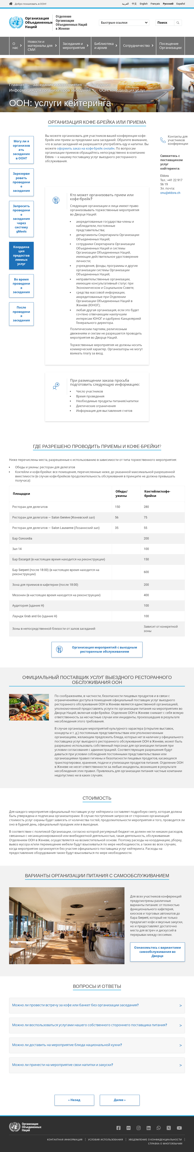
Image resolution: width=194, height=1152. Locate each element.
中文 (134, 3)
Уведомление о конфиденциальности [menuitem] (155, 1139)
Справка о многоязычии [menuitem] (165, 1143)
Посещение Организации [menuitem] (170, 46)
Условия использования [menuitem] (105, 1139)
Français (155, 3)
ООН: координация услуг (122, 90)
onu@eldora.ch (170, 193)
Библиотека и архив (104, 46)
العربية (125, 3)
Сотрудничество (136, 46)
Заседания (100, 84)
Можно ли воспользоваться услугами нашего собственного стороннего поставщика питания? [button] (89, 1025)
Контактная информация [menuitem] (65, 1139)
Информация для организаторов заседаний (50, 90)
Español (180, 3)
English (144, 3)
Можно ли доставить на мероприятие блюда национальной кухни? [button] (67, 1044)
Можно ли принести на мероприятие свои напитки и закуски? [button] (62, 1064)
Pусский (168, 3)
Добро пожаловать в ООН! (30, 3)
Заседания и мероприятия (74, 46)
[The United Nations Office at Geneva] (16, 23)
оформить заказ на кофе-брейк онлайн (85, 148)
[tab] (97, 1005)
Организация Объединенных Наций (39, 22)
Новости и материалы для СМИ (40, 46)
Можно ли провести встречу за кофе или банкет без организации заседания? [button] (75, 1005)
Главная (16, 84)
